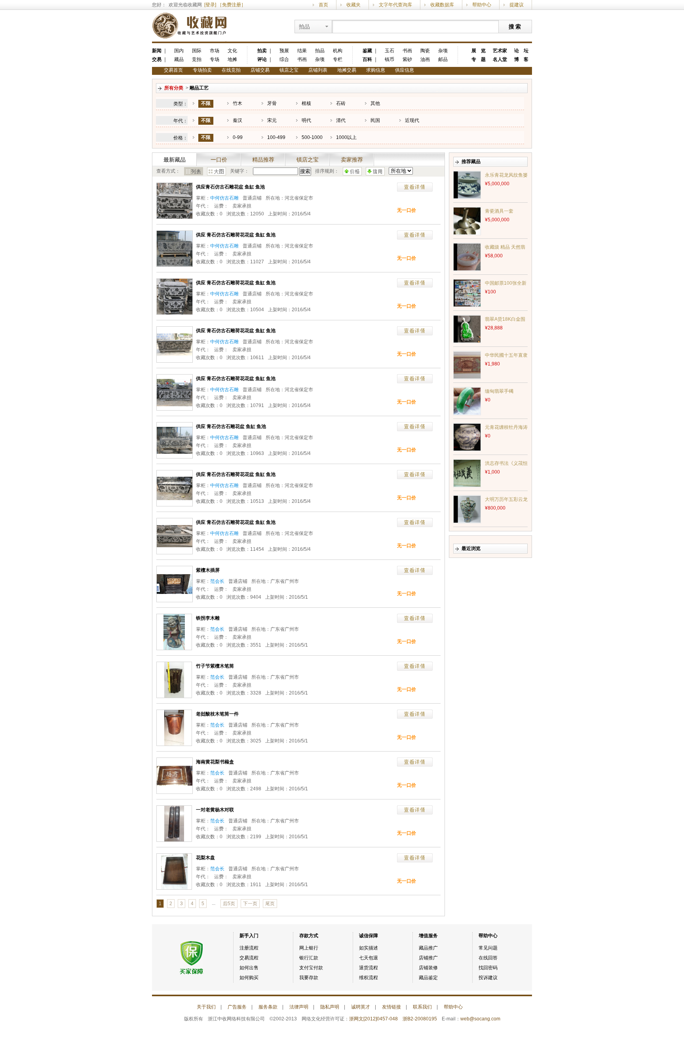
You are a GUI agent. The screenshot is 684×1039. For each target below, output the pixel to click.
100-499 (276, 137)
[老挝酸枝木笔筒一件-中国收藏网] (174, 727)
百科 (367, 59)
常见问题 (488, 948)
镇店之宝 (288, 70)
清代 (341, 120)
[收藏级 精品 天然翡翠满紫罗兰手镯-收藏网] (467, 256)
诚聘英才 (360, 1007)
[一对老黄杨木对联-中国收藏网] (174, 823)
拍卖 (262, 50)
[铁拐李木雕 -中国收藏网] (174, 631)
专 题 (478, 59)
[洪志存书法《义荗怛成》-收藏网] (467, 473)
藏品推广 (428, 948)
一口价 (219, 159)
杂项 (320, 59)
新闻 (157, 50)
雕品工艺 (199, 88)
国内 (179, 50)
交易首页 (173, 70)
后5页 (229, 903)
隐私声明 (329, 1007)
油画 (425, 59)
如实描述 (368, 948)
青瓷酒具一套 (499, 211)
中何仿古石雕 (224, 198)
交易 (157, 59)
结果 (302, 50)
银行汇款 (308, 958)
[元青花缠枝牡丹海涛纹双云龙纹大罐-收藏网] (467, 437)
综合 (284, 59)
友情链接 (391, 1007)
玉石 (389, 50)
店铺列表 (317, 70)
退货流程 (368, 967)
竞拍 (196, 59)
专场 (214, 59)
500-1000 (312, 137)
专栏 (337, 59)
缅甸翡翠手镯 (499, 391)
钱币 (389, 59)
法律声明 (298, 1007)
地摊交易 (346, 70)
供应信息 (404, 70)
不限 (206, 103)
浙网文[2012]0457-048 (373, 1019)
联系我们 (422, 1007)
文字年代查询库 (395, 5)
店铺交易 (260, 70)
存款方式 (308, 935)
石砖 (341, 103)
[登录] (210, 5)
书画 (302, 59)
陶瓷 (425, 50)
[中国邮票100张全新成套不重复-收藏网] (467, 292)
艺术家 (500, 50)
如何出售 (248, 967)
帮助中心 (481, 5)
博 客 (521, 59)
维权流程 (368, 977)
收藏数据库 (442, 5)
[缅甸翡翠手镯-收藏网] (467, 400)
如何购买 (248, 977)
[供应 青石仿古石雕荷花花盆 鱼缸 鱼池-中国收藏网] (174, 248)
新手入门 (248, 935)
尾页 (270, 903)
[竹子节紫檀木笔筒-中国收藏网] (174, 679)
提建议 (516, 5)
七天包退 (368, 958)
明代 (306, 120)
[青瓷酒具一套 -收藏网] (467, 220)
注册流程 (248, 948)
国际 (196, 50)
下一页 (250, 903)
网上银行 (308, 948)
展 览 (478, 50)
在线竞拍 (231, 70)
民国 (375, 120)
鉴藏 (367, 50)
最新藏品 (174, 159)
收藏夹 (353, 5)
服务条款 (267, 1007)
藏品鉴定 (428, 977)
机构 (337, 50)
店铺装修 (428, 967)
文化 (232, 50)
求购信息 (375, 70)
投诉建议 (488, 977)
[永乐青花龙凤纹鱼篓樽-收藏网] (467, 184)
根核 (306, 103)
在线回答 (488, 958)
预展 (284, 50)
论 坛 (521, 50)
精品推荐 (263, 159)
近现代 (412, 120)
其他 (375, 103)
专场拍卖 (202, 70)
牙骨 (272, 103)
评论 (262, 59)
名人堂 (500, 59)
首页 (323, 5)
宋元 (272, 120)
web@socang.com (480, 1019)
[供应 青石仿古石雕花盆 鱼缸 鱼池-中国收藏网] (174, 440)
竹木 (237, 103)
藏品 (179, 59)
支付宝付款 (311, 967)
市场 (214, 50)
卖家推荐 (352, 159)
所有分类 (173, 88)
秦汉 (237, 120)
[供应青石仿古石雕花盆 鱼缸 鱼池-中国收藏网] (174, 200)
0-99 (238, 137)
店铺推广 (428, 958)
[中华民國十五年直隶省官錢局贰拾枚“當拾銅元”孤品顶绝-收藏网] (467, 364)
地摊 (232, 59)
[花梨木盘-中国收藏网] (174, 871)
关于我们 (206, 1007)
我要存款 (308, 977)
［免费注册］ (231, 5)
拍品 (320, 50)
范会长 (217, 581)
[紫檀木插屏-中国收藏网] (174, 583)
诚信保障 (368, 935)
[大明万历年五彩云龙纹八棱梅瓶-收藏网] (467, 509)
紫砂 (407, 59)
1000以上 (346, 137)
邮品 (443, 59)
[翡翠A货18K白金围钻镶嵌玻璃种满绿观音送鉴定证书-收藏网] (467, 328)
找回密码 (488, 967)
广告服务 (237, 1007)
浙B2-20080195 (420, 1019)
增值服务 (428, 935)
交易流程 (248, 958)
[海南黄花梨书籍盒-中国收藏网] (174, 775)
